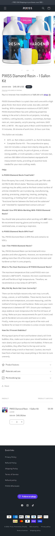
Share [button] (6, 386)
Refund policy (10, 480)
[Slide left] (22, 70)
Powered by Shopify (20, 527)
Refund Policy (10, 463)
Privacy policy (46, 527)
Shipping (4, 90)
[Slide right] (33, 70)
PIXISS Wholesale (12, 486)
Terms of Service (12, 474)
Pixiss (12, 527)
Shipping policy (35, 530)
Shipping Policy (11, 468)
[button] (5, 8)
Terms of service (22, 530)
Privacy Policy (10, 457)
